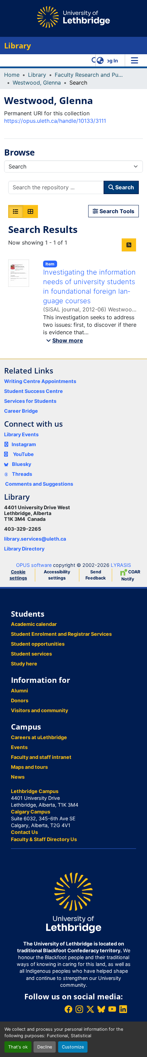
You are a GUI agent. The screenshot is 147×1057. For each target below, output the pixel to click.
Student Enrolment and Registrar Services (61, 634)
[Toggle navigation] (134, 60)
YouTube (23, 454)
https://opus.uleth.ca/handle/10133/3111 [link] (55, 120)
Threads (21, 474)
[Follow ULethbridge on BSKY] (101, 1009)
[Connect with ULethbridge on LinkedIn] (123, 1009)
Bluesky (21, 464)
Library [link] (37, 74)
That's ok (18, 1046)
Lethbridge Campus (34, 791)
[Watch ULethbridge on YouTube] (112, 1009)
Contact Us (24, 832)
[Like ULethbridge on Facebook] (68, 1009)
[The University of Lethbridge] (73, 902)
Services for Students (30, 401)
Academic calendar (34, 624)
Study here (24, 663)
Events (19, 747)
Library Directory (24, 549)
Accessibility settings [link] (57, 575)
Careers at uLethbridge (39, 737)
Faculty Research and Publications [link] (89, 74)
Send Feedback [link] (95, 575)
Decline (44, 1046)
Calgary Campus (30, 811)
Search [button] (124, 187)
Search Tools (116, 211)
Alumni (19, 690)
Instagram (24, 444)
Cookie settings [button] (18, 575)
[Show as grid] (30, 211)
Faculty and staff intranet (41, 757)
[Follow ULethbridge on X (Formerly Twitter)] (90, 1009)
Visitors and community (39, 710)
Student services (31, 654)
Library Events (21, 434)
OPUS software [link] (34, 565)
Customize (73, 1046)
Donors (19, 700)
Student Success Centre (33, 391)
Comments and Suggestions (39, 484)
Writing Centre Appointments (40, 381)
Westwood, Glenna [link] (37, 82)
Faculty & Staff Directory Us (44, 839)
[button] (95, 60)
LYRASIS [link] (121, 565)
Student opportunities (38, 644)
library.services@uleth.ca (35, 539)
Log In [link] (111, 60)
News (18, 777)
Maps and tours (29, 767)
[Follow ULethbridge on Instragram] (79, 1009)
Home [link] (11, 74)
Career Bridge (21, 411)
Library (17, 45)
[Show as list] (15, 211)
